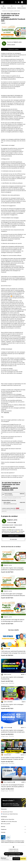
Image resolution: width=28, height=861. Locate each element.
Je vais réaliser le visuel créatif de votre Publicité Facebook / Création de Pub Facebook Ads (12, 759)
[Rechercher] (16, 2)
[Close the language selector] (21, 854)
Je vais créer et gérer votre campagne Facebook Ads (12, 678)
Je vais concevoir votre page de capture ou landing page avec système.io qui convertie (12, 621)
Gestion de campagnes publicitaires (11, 10)
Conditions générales (13, 851)
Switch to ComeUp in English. (12, 853)
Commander (16, 858)
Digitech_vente (17, 42)
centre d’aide (16, 804)
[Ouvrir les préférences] (19, 2)
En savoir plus (13, 539)
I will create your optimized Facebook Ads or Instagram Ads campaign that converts (13, 652)
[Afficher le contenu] (25, 826)
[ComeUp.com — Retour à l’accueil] (2, 2)
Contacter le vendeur (13, 49)
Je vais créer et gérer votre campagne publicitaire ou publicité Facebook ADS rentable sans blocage (12, 569)
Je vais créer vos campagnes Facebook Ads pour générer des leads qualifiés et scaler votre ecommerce (12, 786)
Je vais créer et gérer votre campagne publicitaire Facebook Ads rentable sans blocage (12, 732)
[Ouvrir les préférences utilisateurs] (24, 2)
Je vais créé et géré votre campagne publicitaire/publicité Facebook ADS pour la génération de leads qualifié (13, 595)
